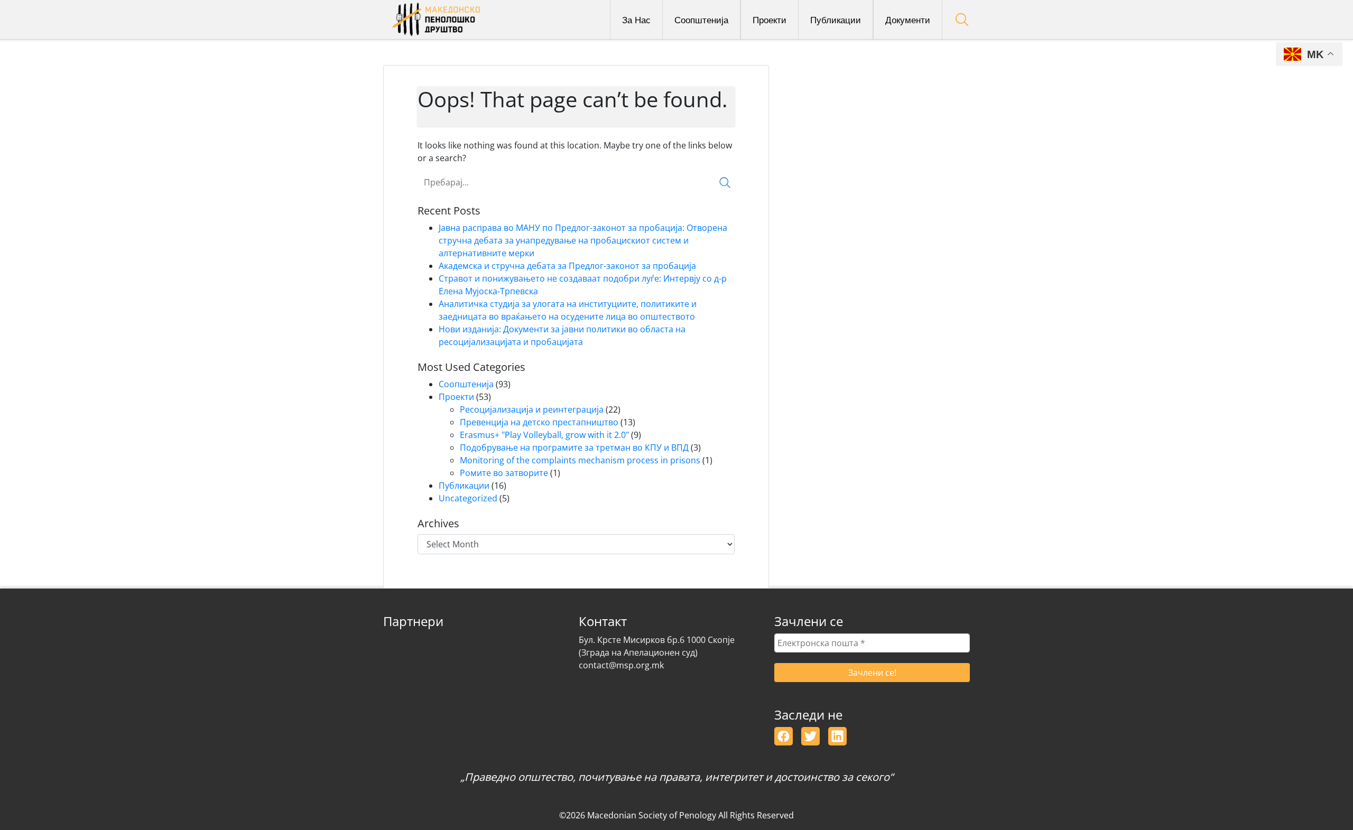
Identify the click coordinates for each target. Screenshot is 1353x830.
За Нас (636, 19)
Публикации (835, 19)
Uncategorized (468, 498)
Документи (907, 19)
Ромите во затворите (504, 473)
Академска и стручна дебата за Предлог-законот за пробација (567, 266)
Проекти (769, 19)
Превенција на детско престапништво (539, 422)
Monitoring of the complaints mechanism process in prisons (580, 460)
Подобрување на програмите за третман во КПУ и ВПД (574, 447)
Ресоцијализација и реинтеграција (532, 409)
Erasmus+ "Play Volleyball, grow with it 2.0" (544, 435)
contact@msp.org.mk (621, 665)
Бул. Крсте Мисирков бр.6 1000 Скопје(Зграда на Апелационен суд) (657, 646)
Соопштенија (701, 19)
